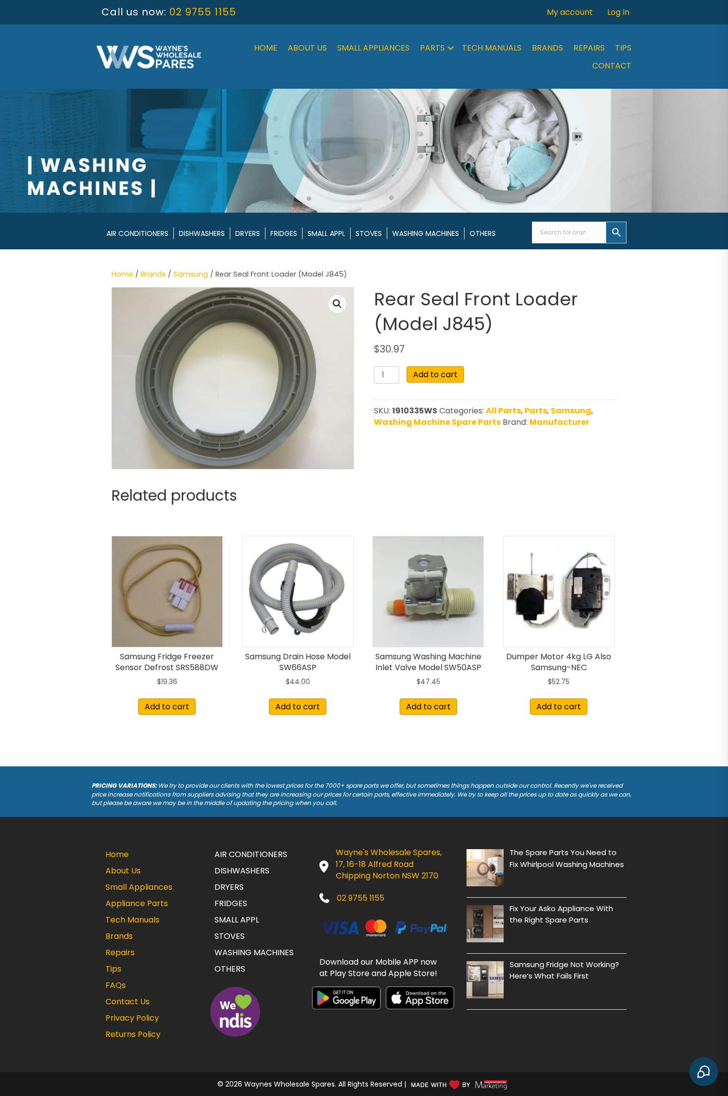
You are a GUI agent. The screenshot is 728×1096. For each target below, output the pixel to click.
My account (570, 12)
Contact (611, 65)
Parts (432, 48)
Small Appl (326, 233)
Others (482, 233)
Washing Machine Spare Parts (437, 422)
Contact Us (127, 1001)
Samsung (190, 274)
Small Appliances (373, 48)
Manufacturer (559, 422)
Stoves (369, 233)
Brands (547, 48)
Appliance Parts (136, 903)
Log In (618, 12)
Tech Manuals (491, 48)
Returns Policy (132, 1034)
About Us (307, 48)
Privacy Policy (132, 1018)
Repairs (589, 48)
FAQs (115, 985)
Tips (623, 48)
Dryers (247, 233)
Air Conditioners (137, 233)
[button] (451, 48)
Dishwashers (202, 233)
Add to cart (435, 374)
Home (265, 48)
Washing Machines (425, 233)
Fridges (283, 233)
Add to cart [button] (167, 706)
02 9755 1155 (202, 12)
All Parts (503, 410)
